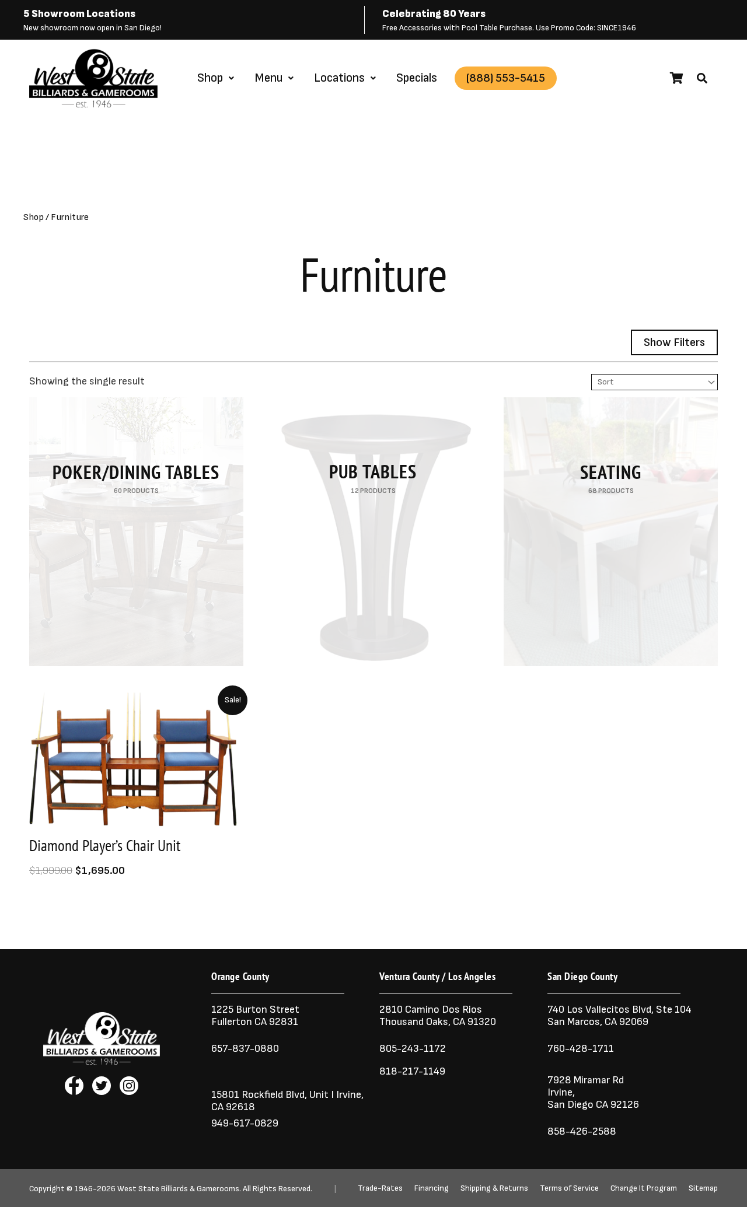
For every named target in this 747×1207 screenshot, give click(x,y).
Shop (210, 78)
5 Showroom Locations (79, 14)
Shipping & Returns (494, 1188)
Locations (339, 78)
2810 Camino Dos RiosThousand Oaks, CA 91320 (437, 1015)
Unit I (320, 1095)
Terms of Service (569, 1188)
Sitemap (703, 1188)
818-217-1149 (412, 1071)
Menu (268, 78)
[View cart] (676, 78)
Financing (431, 1188)
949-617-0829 (244, 1123)
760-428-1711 (581, 1048)
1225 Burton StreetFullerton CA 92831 (255, 1015)
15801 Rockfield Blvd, (259, 1095)
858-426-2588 (581, 1131)
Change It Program (643, 1188)
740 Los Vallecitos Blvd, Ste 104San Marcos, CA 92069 (619, 1015)
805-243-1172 (412, 1048)
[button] (702, 78)
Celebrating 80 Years (434, 14)
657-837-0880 (245, 1048)
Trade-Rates (380, 1188)
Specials (416, 78)
